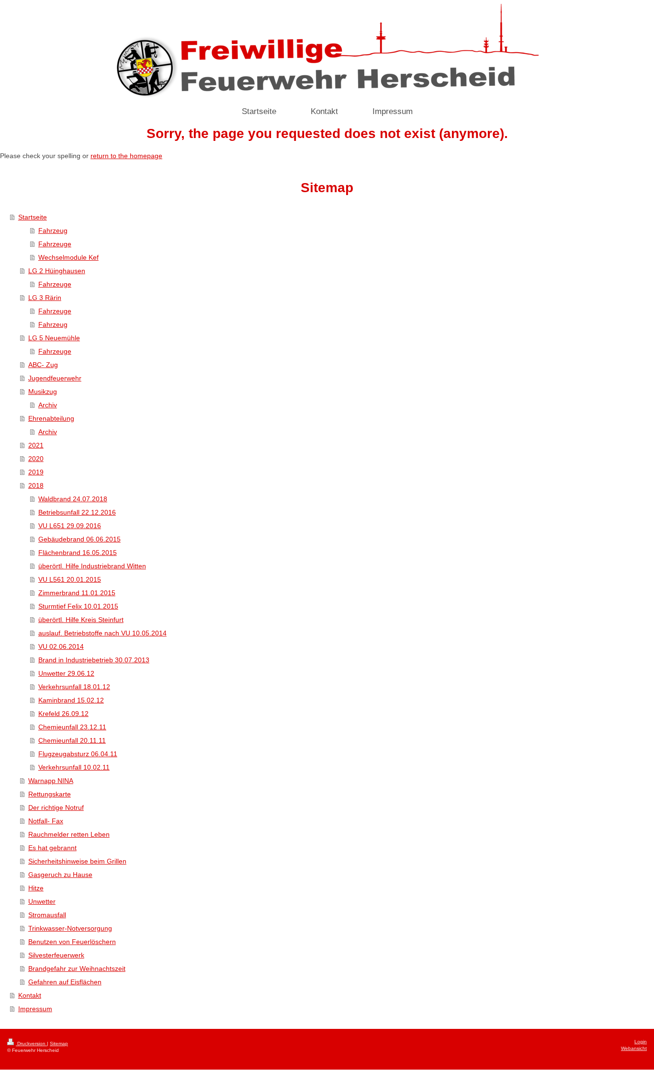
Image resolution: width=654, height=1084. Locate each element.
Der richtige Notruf (56, 807)
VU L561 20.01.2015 (69, 579)
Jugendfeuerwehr (54, 378)
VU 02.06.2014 (61, 646)
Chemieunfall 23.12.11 (72, 727)
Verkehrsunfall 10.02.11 (74, 767)
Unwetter (42, 901)
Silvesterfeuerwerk (56, 955)
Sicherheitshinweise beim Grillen (77, 861)
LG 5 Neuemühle (54, 338)
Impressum (35, 1009)
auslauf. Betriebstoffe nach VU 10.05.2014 (102, 633)
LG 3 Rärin (44, 297)
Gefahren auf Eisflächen (64, 982)
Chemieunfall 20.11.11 (72, 740)
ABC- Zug (43, 365)
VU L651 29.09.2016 (69, 526)
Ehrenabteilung (51, 418)
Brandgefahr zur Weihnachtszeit (76, 968)
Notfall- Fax (45, 821)
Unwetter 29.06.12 (66, 673)
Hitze (36, 888)
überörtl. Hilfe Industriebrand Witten (92, 566)
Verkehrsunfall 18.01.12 (74, 687)
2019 (36, 472)
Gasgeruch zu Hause (60, 874)
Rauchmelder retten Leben (69, 834)
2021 (36, 445)
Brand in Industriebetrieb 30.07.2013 (93, 660)
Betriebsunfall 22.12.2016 (77, 512)
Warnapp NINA (50, 780)
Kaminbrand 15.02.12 (71, 700)
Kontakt (29, 995)
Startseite (32, 217)
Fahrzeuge (54, 244)
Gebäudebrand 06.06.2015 (79, 539)
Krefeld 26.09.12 (63, 713)
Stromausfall (47, 915)
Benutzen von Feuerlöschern (72, 942)
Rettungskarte (49, 794)
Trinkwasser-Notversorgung (70, 928)
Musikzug (42, 391)
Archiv (47, 405)
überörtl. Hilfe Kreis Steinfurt (81, 619)
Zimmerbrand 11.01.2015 (76, 593)
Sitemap (59, 1043)
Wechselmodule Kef (68, 257)
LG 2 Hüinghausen (56, 271)
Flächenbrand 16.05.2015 (77, 552)
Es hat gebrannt (52, 848)
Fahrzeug (53, 230)
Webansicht (634, 1048)
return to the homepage (126, 156)
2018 (36, 485)
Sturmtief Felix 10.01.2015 (78, 606)
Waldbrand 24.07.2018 (72, 499)
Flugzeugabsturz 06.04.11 (77, 754)
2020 (36, 458)
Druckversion (31, 1043)
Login (640, 1041)
